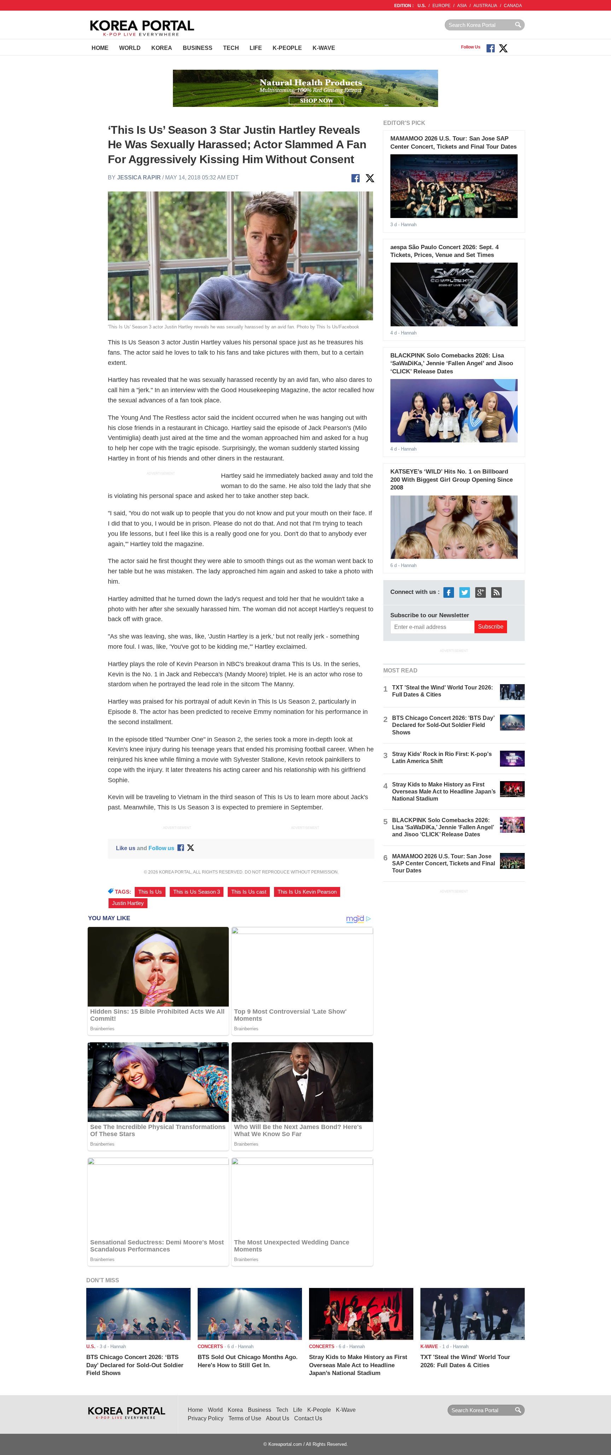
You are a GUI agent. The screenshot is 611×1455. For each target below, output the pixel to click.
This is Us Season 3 (196, 892)
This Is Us (150, 892)
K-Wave (324, 48)
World (130, 48)
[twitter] (465, 592)
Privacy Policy (205, 1418)
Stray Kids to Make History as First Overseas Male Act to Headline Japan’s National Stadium (444, 791)
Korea (161, 48)
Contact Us (308, 1418)
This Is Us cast (248, 892)
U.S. (422, 5)
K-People (287, 48)
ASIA (462, 5)
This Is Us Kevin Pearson (307, 892)
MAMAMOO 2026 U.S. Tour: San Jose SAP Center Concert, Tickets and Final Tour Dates (443, 863)
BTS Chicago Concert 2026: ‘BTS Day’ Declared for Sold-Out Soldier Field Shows (443, 725)
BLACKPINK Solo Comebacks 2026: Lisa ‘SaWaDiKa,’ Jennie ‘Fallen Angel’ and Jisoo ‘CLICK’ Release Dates (451, 363)
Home (100, 48)
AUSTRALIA (485, 5)
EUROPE (441, 5)
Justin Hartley (128, 903)
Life (256, 48)
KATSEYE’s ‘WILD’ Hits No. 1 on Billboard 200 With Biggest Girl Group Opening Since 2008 (451, 479)
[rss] (496, 592)
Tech (231, 48)
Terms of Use (244, 1418)
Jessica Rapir (139, 177)
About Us (277, 1418)
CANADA (513, 5)
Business (198, 48)
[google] (480, 592)
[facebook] (449, 592)
